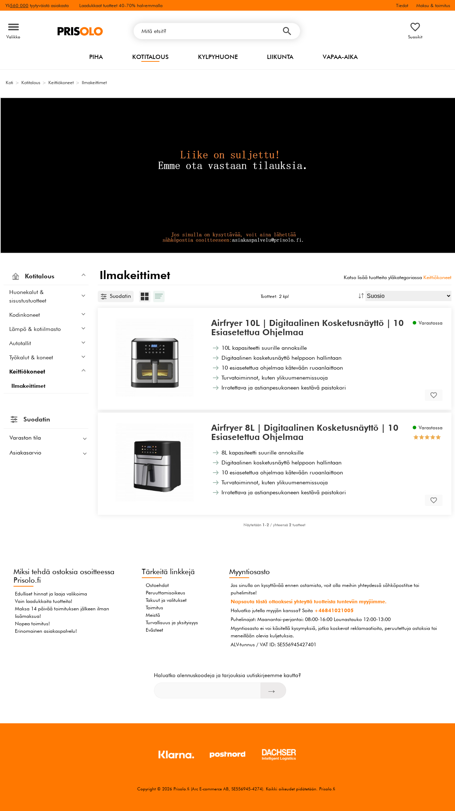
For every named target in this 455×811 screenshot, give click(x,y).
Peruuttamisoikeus (165, 592)
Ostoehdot (157, 585)
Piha (96, 56)
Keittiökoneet (437, 277)
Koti (9, 82)
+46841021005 (334, 610)
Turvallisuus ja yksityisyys (172, 622)
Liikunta (280, 56)
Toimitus (154, 607)
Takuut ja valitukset (166, 600)
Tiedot (402, 5)
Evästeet (154, 630)
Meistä (153, 615)
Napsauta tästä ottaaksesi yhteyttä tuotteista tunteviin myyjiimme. (308, 601)
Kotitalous (150, 56)
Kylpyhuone (218, 56)
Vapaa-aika (340, 56)
